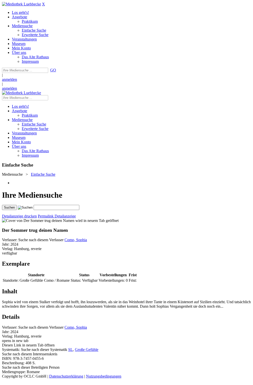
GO (53, 70)
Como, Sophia (75, 240)
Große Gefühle (86, 349)
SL (70, 349)
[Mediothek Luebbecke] (21, 4)
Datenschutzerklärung (66, 376)
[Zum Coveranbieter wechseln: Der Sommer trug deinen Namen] (38, 220)
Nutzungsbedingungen (103, 376)
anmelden (9, 79)
